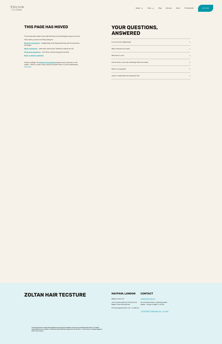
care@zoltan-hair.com (148, 299)
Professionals (189, 8)
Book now (205, 8)
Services (169, 8)
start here (27, 67)
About (178, 8)
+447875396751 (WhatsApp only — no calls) (154, 311)
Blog (160, 8)
